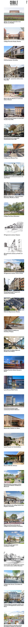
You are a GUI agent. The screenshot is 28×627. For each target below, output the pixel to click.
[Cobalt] (14, 4)
